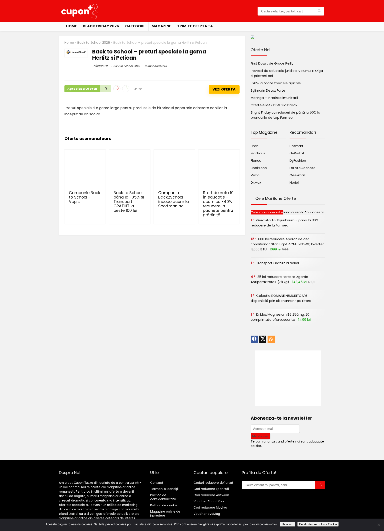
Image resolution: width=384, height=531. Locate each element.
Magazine (161, 26)
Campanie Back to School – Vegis (84, 197)
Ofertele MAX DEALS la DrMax (274, 105)
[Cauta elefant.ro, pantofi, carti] (319, 11)
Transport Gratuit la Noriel (277, 263)
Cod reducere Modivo (210, 507)
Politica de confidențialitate (163, 497)
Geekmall (297, 175)
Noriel (294, 182)
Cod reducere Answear (211, 495)
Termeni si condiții (164, 489)
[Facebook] (254, 339)
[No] (378, 525)
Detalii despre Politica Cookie (318, 524)
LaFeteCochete (303, 167)
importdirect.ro (157, 66)
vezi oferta (224, 89)
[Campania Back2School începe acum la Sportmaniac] (174, 169)
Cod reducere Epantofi (211, 489)
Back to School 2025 (93, 42)
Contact (156, 482)
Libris (254, 146)
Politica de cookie (163, 505)
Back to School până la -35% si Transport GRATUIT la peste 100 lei (129, 201)
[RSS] (271, 339)
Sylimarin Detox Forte (268, 90)
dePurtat (297, 153)
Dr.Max (256, 182)
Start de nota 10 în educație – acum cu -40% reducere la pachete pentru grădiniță (218, 204)
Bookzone (259, 167)
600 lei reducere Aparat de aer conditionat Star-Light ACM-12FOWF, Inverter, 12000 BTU (287, 244)
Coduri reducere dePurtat (213, 482)
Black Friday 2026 (101, 26)
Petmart (297, 146)
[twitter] (262, 339)
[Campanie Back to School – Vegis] (85, 169)
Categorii (135, 26)
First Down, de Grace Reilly (272, 63)
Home (71, 26)
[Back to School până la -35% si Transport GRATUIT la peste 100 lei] (129, 169)
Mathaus (258, 153)
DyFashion (298, 160)
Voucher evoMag (207, 513)
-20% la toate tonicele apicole (276, 83)
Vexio (255, 175)
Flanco (256, 160)
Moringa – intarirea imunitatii (274, 97)
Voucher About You (209, 501)
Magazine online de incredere (165, 513)
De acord (287, 524)
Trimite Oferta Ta (195, 26)
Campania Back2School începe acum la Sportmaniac (173, 199)
